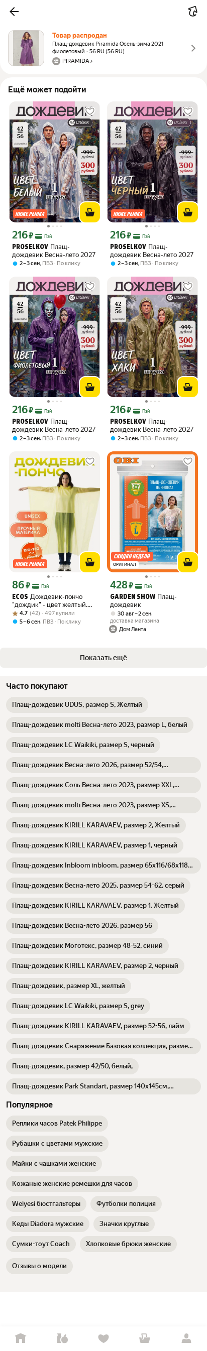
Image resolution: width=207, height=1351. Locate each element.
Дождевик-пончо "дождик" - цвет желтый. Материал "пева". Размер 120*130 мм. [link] (50, 600)
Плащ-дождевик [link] (143, 600)
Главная (20, 1338)
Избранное (103, 1338)
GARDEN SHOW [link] (132, 597)
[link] (77, 705)
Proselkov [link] (30, 247)
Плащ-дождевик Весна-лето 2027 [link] (53, 251)
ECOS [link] (20, 597)
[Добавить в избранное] (90, 111)
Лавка (61, 1338)
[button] (14, 12)
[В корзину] (90, 212)
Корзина (144, 1338)
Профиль (186, 1338)
